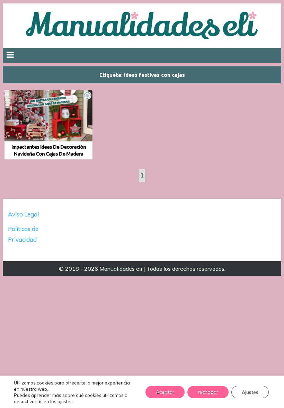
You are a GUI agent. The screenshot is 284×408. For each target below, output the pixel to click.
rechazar (208, 392)
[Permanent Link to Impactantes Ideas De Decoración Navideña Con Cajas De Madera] (48, 115)
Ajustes (250, 392)
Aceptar (165, 392)
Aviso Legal (23, 214)
